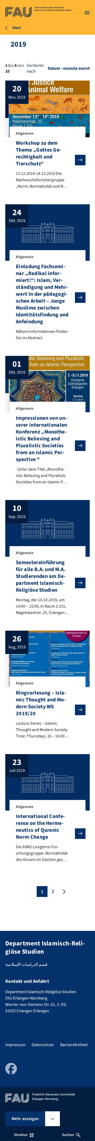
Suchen (68, 1135)
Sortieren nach (35, 68)
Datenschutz (43, 1045)
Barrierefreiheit (74, 1045)
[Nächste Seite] (63, 891)
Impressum (15, 1045)
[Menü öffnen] (87, 13)
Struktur (21, 1135)
